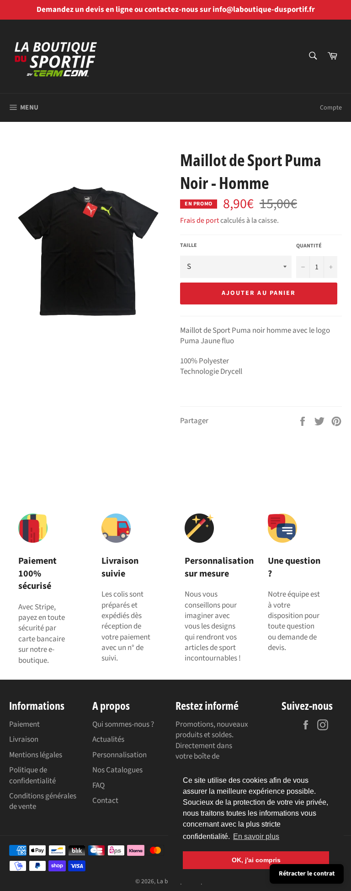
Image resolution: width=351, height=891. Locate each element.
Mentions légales (35, 754)
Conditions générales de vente (42, 801)
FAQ (98, 785)
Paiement (24, 724)
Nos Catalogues (117, 770)
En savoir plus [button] (256, 836)
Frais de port (199, 220)
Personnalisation (119, 754)
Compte (331, 107)
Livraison (23, 739)
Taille (188, 245)
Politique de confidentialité (32, 775)
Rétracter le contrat (307, 873)
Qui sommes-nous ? (123, 724)
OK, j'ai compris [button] (256, 860)
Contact (105, 800)
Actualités (108, 739)
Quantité (309, 246)
